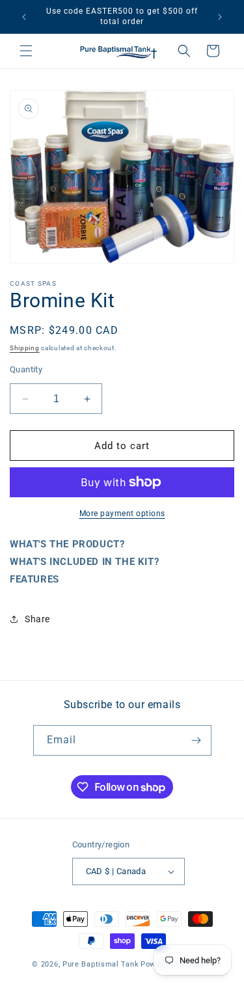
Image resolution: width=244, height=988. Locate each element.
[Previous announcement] (24, 17)
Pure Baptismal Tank (100, 964)
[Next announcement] (220, 17)
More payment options (122, 513)
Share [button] (37, 619)
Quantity (26, 369)
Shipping (25, 347)
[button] (26, 50)
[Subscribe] (196, 740)
